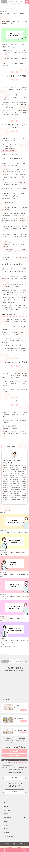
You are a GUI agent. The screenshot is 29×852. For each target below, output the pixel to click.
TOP (5, 802)
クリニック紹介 (7, 817)
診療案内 (6, 813)
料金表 (5, 821)
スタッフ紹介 (7, 810)
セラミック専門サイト (9, 836)
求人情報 (6, 828)
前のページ (3, 511)
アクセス (6, 825)
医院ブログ (6, 832)
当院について (7, 806)
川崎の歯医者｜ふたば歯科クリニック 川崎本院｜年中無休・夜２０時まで (14, 844)
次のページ (9, 511)
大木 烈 (10, 463)
